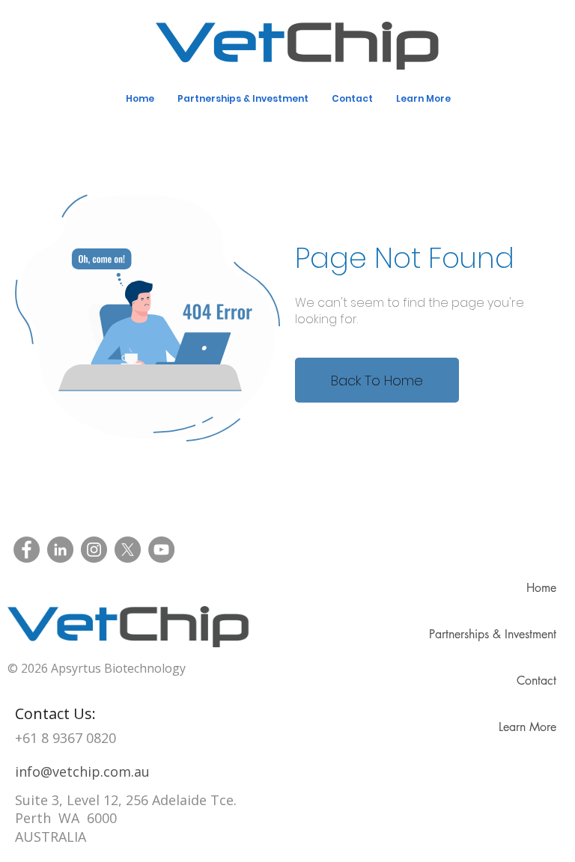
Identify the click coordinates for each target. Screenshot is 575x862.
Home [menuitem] (140, 98)
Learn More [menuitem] (423, 98)
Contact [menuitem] (352, 98)
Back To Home (377, 380)
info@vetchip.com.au (82, 771)
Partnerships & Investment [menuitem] (242, 98)
